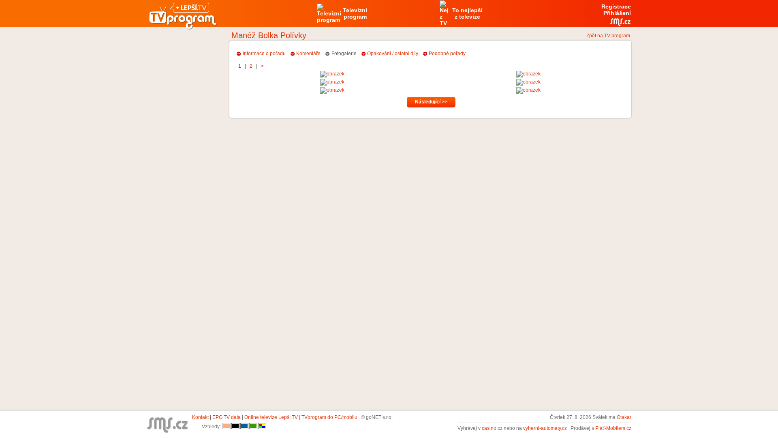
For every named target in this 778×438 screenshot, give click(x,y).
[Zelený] (253, 426)
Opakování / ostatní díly (392, 53)
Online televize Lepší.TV (271, 417)
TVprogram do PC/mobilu (329, 417)
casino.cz (492, 428)
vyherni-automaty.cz (545, 428)
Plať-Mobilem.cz (613, 428)
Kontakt (200, 417)
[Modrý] (244, 426)
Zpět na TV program (608, 36)
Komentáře (308, 53)
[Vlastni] (262, 426)
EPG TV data (226, 417)
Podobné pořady (447, 53)
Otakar (624, 417)
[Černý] (235, 426)
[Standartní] (226, 426)
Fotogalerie (344, 53)
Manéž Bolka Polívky (268, 35)
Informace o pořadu (264, 53)
